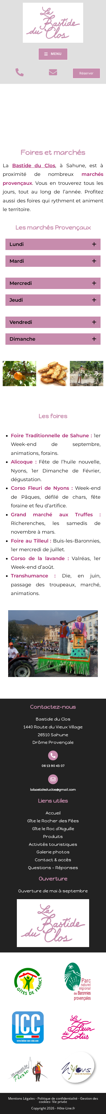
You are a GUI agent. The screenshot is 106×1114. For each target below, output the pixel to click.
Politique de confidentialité (57, 1098)
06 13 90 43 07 (53, 766)
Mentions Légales (21, 1098)
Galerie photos (53, 852)
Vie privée (59, 1101)
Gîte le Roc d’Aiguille (53, 828)
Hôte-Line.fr (66, 1108)
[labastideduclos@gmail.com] (53, 779)
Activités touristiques (53, 844)
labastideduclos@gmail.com (53, 789)
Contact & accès (53, 859)
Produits (53, 836)
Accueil (53, 813)
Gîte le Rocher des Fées (53, 820)
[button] (8, 373)
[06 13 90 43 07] (53, 755)
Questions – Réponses (53, 867)
